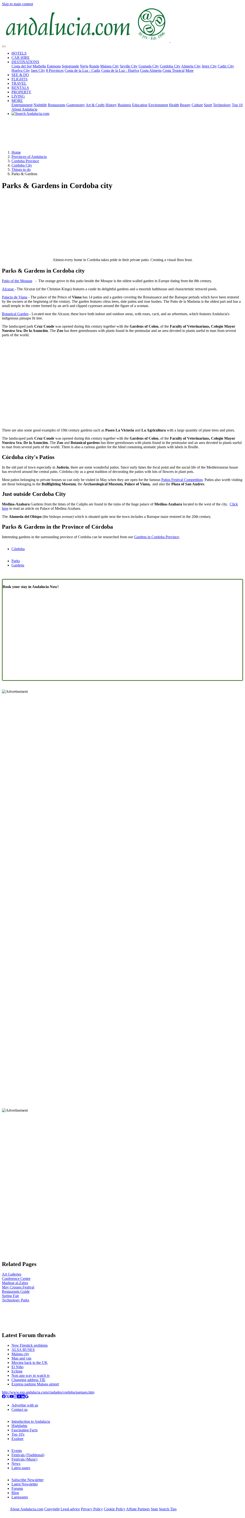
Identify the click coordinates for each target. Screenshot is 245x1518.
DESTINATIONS (25, 62)
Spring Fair (10, 1296)
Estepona (54, 66)
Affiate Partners (138, 1509)
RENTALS (20, 88)
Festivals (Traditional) (27, 1455)
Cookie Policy (114, 1509)
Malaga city (20, 1354)
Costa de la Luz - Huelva (120, 70)
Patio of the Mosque (17, 281)
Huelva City (20, 70)
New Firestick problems (29, 1345)
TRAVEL (19, 83)
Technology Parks (15, 1300)
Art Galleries (11, 1274)
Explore (17, 1439)
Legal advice (70, 1509)
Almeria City (191, 66)
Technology (222, 105)
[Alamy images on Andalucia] (19, 1397)
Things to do (21, 170)
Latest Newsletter (24, 1484)
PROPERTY (21, 92)
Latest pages (20, 1468)
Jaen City (38, 70)
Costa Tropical (173, 70)
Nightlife (40, 105)
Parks (15, 561)
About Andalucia (24, 109)
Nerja (84, 66)
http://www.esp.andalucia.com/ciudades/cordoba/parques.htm (48, 1392)
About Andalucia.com (26, 1509)
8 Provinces (55, 70)
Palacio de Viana (14, 297)
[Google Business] (27, 1397)
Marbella (39, 66)
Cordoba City (170, 66)
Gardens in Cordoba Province (156, 537)
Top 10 (237, 105)
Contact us (19, 1409)
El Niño (17, 1367)
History (111, 105)
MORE (17, 101)
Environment (158, 105)
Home (16, 152)
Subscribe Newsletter (27, 1480)
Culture (197, 105)
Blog (15, 1493)
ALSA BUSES (23, 1350)
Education (139, 105)
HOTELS (19, 53)
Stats (154, 1509)
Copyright (52, 1509)
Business (124, 105)
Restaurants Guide (16, 1291)
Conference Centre (16, 1279)
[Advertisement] (122, 135)
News (15, 1464)
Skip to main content (17, 4)
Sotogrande (70, 66)
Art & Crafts (95, 105)
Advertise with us (24, 1405)
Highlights (19, 1426)
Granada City (149, 66)
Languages (19, 1497)
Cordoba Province (25, 161)
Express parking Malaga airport (35, 1384)
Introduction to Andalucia (30, 1421)
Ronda (94, 66)
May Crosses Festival (18, 1287)
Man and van (21, 1358)
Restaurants (56, 105)
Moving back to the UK (29, 1363)
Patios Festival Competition (182, 480)
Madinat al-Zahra (15, 1283)
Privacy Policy (92, 1509)
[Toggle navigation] (4, 46)
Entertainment (22, 105)
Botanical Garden (15, 314)
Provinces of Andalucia (29, 157)
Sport (208, 105)
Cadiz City (226, 66)
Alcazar (8, 289)
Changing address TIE (28, 1380)
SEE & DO (20, 75)
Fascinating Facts (24, 1430)
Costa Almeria (150, 70)
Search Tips (168, 1509)
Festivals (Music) (24, 1459)
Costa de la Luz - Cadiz (82, 70)
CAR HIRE (20, 58)
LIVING (18, 96)
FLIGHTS (19, 79)
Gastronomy (75, 105)
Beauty (185, 105)
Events (16, 1451)
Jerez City (209, 66)
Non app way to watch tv (30, 1375)
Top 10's (17, 1434)
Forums (17, 1488)
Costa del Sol (21, 66)
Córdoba (18, 549)
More (189, 70)
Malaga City (109, 66)
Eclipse (16, 1371)
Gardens (17, 565)
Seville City (129, 66)
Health (174, 105)
